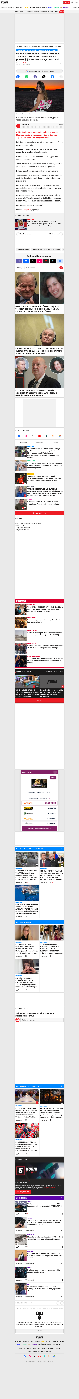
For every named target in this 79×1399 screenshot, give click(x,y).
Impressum (36, 1348)
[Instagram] (39, 261)
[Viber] (19, 261)
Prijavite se (24, 1191)
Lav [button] (34, 1308)
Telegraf (26, 210)
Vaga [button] (44, 1308)
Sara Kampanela (23, 249)
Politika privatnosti (34, 1351)
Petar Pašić (25, 63)
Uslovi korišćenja (46, 1351)
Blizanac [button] (25, 1308)
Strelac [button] (55, 1308)
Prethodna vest (25, 234)
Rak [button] (31, 1308)
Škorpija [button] (49, 1308)
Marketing (22, 1348)
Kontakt (29, 1348)
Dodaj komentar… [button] (28, 1020)
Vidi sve (39, 700)
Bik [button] (21, 1308)
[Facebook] (26, 261)
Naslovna (19, 46)
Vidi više (40, 1331)
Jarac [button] (61, 1308)
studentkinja (37, 249)
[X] (33, 261)
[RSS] (53, 436)
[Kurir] (4, 2)
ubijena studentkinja (52, 249)
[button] (61, 63)
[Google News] (60, 261)
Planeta (26, 46)
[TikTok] (53, 261)
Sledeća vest (54, 234)
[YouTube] (46, 261)
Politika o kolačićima (48, 1348)
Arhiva (58, 1348)
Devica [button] (39, 1308)
